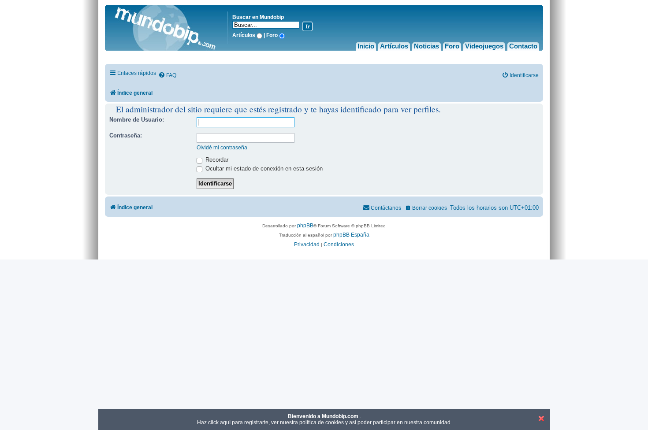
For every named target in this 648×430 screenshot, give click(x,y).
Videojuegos (484, 46)
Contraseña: (125, 135)
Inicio (366, 46)
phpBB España (351, 235)
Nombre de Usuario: (136, 119)
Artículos (394, 46)
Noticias (426, 46)
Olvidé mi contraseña (222, 148)
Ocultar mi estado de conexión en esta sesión (263, 168)
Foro (452, 46)
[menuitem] (167, 75)
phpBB (305, 225)
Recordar (216, 159)
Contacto (523, 46)
